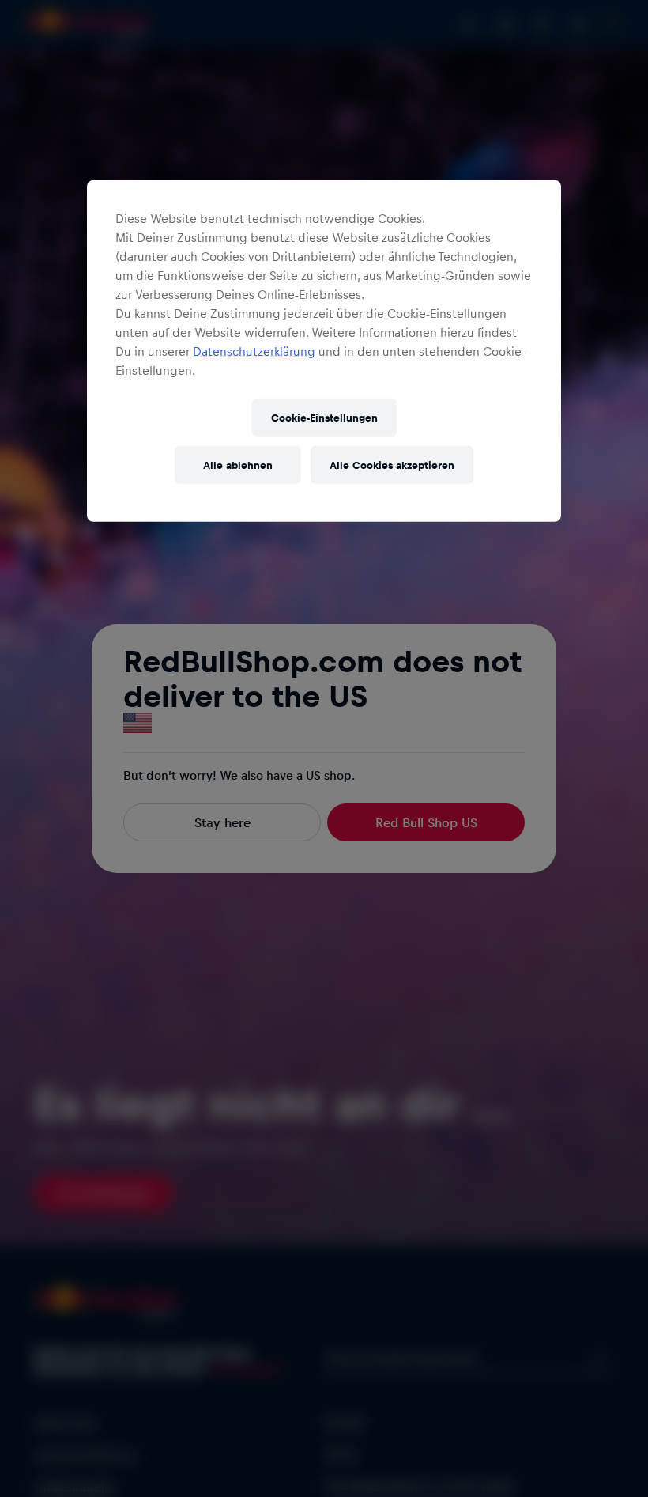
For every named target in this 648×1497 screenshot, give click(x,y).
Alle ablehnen (238, 464)
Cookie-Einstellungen (324, 417)
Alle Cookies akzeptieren (392, 464)
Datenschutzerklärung (254, 351)
